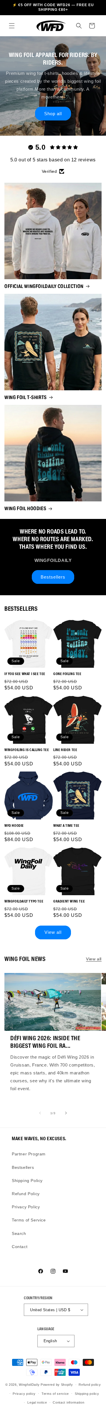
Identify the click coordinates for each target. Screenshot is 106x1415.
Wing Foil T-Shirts (25, 397)
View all (53, 932)
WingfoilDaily (29, 1384)
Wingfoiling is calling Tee (26, 750)
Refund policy (90, 1384)
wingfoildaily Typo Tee (23, 901)
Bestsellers (53, 576)
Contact (19, 1246)
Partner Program (29, 1154)
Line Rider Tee (65, 750)
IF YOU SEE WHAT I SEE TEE (24, 674)
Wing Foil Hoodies (25, 508)
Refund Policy (26, 1193)
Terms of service (55, 1393)
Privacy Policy (26, 1207)
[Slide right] (65, 1113)
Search (19, 1233)
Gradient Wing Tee (69, 901)
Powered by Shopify (57, 1384)
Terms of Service (29, 1220)
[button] (11, 25)
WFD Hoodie (14, 825)
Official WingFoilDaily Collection (44, 286)
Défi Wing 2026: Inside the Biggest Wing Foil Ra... (45, 1042)
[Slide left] (40, 1113)
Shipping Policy (27, 1180)
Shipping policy (87, 1393)
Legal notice (37, 1402)
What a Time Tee (66, 825)
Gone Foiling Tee (67, 674)
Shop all (53, 113)
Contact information (68, 1402)
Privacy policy (24, 1393)
